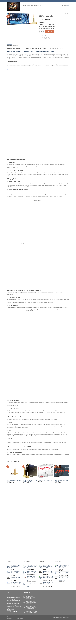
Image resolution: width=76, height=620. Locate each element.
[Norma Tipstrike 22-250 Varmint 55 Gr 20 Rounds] (14, 471)
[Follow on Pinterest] (16, 611)
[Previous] (7, 511)
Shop (28, 5)
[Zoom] (8, 23)
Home (24, 5)
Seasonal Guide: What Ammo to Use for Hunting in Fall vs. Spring (31, 602)
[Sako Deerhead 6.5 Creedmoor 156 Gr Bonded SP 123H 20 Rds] (30, 471)
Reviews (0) (15, 45)
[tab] (9, 45)
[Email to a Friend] (44, 38)
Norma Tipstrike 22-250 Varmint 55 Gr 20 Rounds (14, 481)
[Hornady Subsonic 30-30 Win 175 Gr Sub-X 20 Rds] (61, 471)
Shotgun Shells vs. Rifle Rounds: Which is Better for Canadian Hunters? (31, 607)
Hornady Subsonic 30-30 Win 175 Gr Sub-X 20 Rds (61, 481)
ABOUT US (33, 5)
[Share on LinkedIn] (49, 38)
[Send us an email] (14, 611)
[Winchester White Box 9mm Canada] (45, 471)
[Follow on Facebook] (8, 611)
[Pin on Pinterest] (46, 38)
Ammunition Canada (45, 35)
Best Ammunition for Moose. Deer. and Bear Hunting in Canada (30, 597)
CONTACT (37, 5)
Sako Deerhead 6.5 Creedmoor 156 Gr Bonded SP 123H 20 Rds (30, 481)
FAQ (63, 0)
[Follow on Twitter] (12, 611)
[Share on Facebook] (40, 38)
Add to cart (49, 31)
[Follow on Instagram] (10, 611)
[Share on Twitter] (42, 38)
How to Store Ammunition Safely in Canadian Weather (31, 612)
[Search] (22, 5)
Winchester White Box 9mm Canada (45, 480)
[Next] (69, 511)
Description (9, 45)
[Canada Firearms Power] (13, 6)
